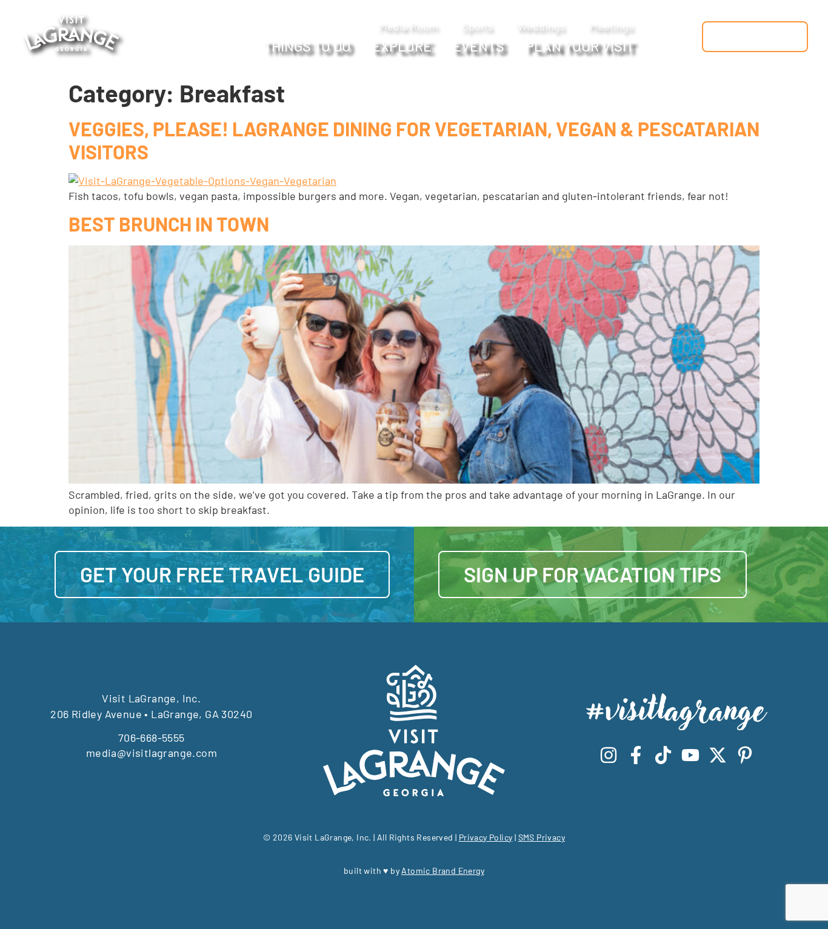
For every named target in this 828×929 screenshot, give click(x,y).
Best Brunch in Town (168, 223)
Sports (477, 26)
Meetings (612, 26)
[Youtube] (690, 755)
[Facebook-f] (636, 755)
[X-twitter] (717, 755)
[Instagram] (608, 755)
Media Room (408, 26)
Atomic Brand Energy (442, 870)
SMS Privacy (541, 837)
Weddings (542, 26)
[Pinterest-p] (745, 755)
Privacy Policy (486, 837)
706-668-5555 (151, 737)
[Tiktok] (663, 755)
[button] (686, 37)
